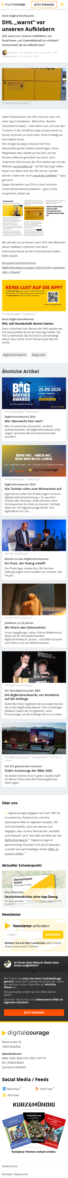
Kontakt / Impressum (15, 1174)
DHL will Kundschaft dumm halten (27, 323)
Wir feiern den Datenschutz (25, 627)
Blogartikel (38, 355)
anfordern (31, 926)
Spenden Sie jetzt (14, 999)
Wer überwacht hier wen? (24, 421)
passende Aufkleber (45, 175)
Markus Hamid (13, 103)
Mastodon (13, 1089)
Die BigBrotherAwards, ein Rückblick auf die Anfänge (32, 697)
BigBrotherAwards (14, 355)
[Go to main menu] (62, 4)
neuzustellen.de (22, 166)
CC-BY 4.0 (25, 102)
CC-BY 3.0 (26, 617)
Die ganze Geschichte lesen (19, 263)
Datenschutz (10, 1166)
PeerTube (46, 1089)
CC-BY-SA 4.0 (29, 313)
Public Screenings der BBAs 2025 (28, 771)
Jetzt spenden (44, 4)
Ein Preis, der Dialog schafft (25, 563)
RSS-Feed (13, 1095)
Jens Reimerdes (16, 411)
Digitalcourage (13, 313)
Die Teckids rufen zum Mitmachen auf (33, 489)
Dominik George (16, 479)
